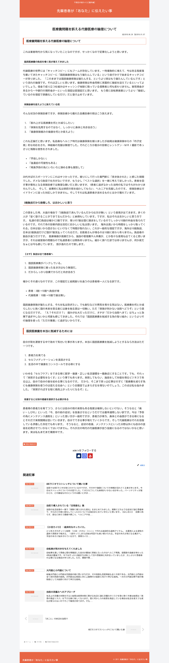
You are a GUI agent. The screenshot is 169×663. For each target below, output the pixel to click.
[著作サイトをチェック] (78, 455)
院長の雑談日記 (31, 444)
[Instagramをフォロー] (84, 455)
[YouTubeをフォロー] (90, 455)
